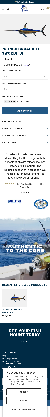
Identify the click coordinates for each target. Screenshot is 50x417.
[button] (2, 2)
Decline (24, 401)
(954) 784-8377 (7, 356)
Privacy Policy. (23, 384)
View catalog (3, 9)
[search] (8, 9)
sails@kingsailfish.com (11, 359)
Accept (24, 392)
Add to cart (25, 110)
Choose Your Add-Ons (11, 71)
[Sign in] (42, 9)
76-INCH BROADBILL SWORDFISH (13, 311)
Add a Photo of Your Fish (12, 96)
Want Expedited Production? (14, 83)
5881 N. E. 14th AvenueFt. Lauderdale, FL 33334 (11, 362)
